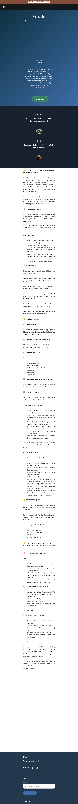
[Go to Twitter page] (37, 768)
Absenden (30, 793)
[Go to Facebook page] (24, 768)
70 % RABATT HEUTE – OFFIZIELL (39, 2)
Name (25, 782)
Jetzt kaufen (40, 99)
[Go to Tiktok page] (33, 768)
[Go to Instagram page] (29, 768)
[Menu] (74, 7)
